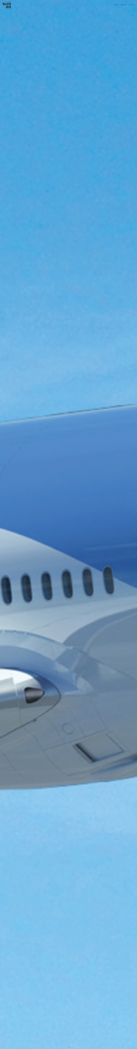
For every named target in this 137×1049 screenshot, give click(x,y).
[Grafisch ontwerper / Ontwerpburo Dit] (7, 4)
